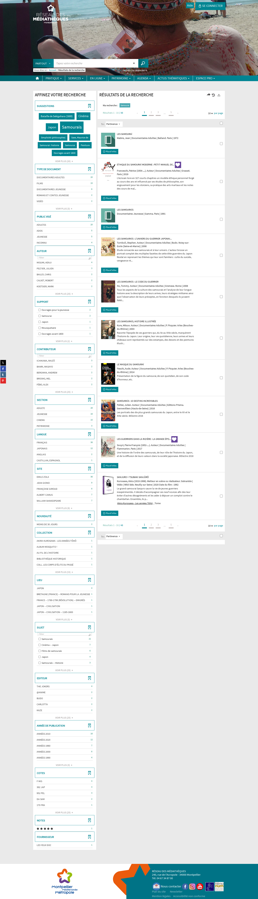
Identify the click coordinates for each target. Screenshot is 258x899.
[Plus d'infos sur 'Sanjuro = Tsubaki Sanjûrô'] (108, 485)
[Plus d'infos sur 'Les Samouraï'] (108, 140)
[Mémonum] (219, 886)
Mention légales (161, 896)
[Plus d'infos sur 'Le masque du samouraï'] (108, 374)
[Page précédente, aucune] (137, 113)
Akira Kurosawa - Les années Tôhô (135, 503)
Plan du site (159, 891)
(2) (63, 341)
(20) (63, 161)
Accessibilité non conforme (189, 896)
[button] (57, 116)
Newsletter (176, 891)
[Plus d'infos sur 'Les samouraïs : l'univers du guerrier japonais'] (108, 246)
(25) (63, 293)
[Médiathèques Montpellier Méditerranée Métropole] (50, 14)
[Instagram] (192, 886)
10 (209, 113)
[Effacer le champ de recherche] (134, 63)
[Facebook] (185, 886)
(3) (63, 208)
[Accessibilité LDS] (209, 886)
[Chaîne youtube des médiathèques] (199, 886)
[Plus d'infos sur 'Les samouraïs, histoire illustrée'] (108, 329)
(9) (63, 508)
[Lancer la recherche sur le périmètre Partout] (143, 63)
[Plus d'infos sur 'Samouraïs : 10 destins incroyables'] (108, 410)
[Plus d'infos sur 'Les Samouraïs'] (108, 215)
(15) (63, 572)
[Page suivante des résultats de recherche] (178, 113)
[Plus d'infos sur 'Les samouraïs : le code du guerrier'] (108, 291)
